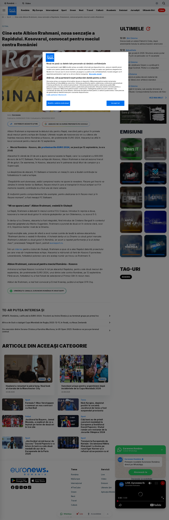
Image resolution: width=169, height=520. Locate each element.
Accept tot (115, 103)
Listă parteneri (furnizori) (56, 95)
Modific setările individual (58, 103)
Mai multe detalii (95, 74)
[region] (85, 81)
